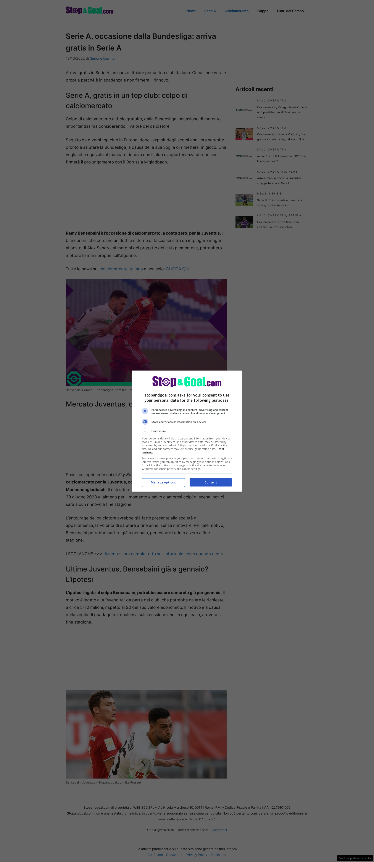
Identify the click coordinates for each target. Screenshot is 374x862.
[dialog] (187, 431)
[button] (187, 431)
